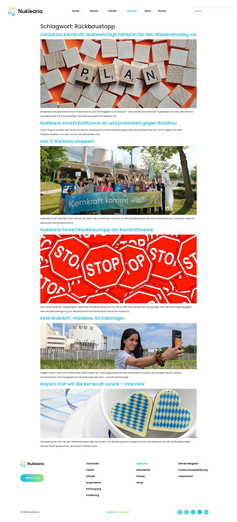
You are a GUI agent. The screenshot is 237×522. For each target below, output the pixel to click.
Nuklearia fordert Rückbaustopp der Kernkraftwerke (96, 230)
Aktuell (112, 11)
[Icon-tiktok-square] (200, 512)
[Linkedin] (186, 512)
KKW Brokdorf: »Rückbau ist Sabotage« (82, 318)
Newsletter (143, 470)
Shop (147, 11)
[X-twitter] (193, 512)
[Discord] (180, 512)
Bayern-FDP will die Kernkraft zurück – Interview (92, 384)
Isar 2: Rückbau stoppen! (67, 141)
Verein (75, 11)
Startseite (92, 463)
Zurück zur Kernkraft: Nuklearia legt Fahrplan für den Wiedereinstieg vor (118, 34)
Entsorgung (93, 489)
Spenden (132, 11)
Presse (162, 11)
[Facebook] (206, 512)
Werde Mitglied (188, 463)
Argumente (93, 482)
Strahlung (92, 495)
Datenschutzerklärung (193, 470)
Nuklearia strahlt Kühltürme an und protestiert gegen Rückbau (108, 123)
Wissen (94, 11)
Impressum (185, 476)
